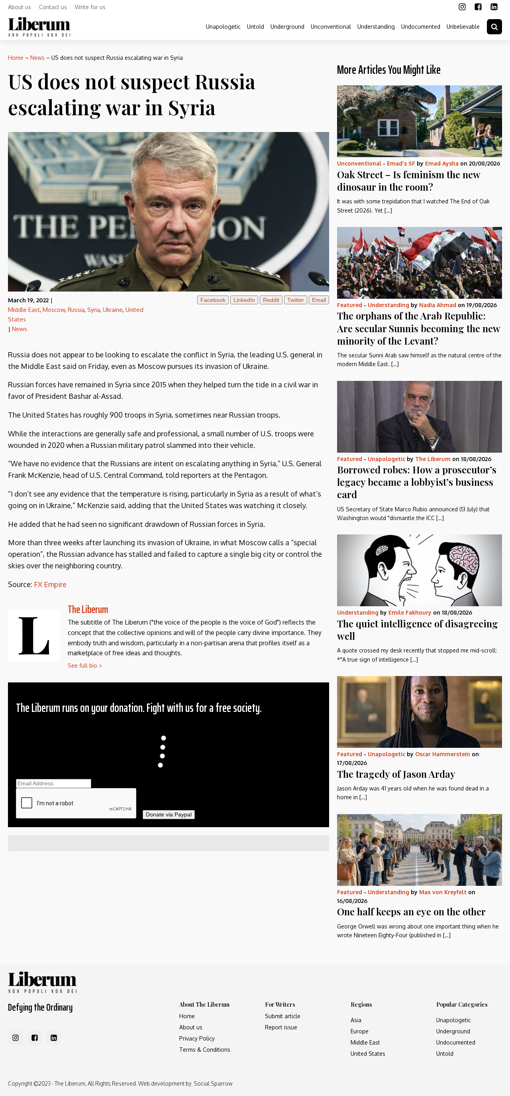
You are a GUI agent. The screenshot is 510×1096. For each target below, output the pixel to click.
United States (368, 1053)
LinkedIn (244, 300)
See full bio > (85, 665)
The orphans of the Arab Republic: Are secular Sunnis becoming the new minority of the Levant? (418, 328)
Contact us (53, 7)
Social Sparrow (213, 1083)
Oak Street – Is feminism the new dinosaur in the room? (408, 180)
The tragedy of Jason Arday (396, 773)
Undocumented (420, 26)
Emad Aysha (442, 163)
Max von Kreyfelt (443, 892)
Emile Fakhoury (410, 612)
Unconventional (331, 26)
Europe (360, 1031)
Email (319, 300)
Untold (255, 26)
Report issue (281, 1027)
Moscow (54, 309)
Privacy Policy (197, 1038)
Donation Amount (169, 729)
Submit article (282, 1016)
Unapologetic (223, 26)
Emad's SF (401, 163)
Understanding (376, 26)
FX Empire (50, 584)
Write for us (90, 7)
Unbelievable (463, 26)
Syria (93, 309)
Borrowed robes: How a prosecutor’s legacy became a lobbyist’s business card (416, 482)
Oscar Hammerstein (442, 754)
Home (16, 57)
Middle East (24, 309)
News (37, 57)
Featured (349, 305)
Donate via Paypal (169, 814)
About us (19, 7)
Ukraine (113, 309)
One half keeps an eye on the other (411, 911)
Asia (356, 1020)
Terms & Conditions (204, 1049)
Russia (76, 309)
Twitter (295, 300)
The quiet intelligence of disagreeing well (417, 629)
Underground (287, 26)
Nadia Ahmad (437, 305)
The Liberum (88, 609)
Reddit (271, 300)
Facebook (213, 300)
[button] (494, 26)
